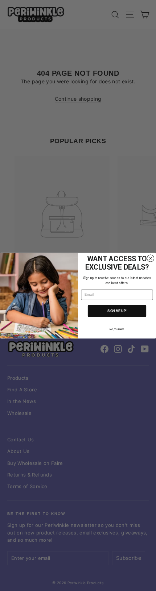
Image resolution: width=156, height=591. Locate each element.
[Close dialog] (150, 258)
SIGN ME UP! (117, 310)
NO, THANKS (117, 329)
